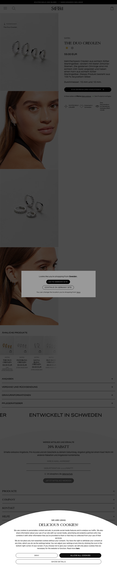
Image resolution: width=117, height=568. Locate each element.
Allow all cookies (80, 555)
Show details (58, 562)
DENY (36, 555)
